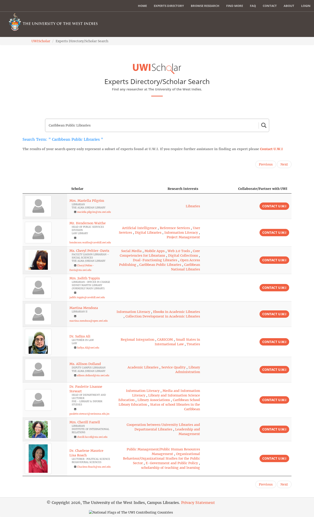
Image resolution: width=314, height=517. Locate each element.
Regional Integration (137, 339)
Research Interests (183, 189)
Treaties (193, 344)
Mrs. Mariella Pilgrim (86, 201)
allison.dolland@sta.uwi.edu (93, 375)
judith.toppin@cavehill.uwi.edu (87, 297)
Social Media (131, 251)
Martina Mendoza (83, 308)
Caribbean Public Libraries (160, 265)
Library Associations (153, 400)
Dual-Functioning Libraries (155, 260)
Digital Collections (183, 255)
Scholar (77, 189)
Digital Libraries (148, 232)
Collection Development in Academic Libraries (163, 316)
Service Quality (173, 367)
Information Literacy (181, 232)
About (289, 6)
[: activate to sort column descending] (45, 189)
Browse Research (205, 6)
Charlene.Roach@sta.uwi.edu (94, 466)
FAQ (253, 6)
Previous (266, 164)
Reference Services (175, 228)
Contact (270, 6)
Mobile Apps (155, 251)
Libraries (193, 206)
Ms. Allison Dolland (85, 364)
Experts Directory (169, 6)
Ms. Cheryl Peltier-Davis (89, 251)
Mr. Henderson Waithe (87, 223)
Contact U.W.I (271, 149)
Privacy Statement (198, 502)
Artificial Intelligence (139, 228)
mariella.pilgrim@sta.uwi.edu (94, 212)
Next (284, 164)
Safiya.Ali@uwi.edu (88, 347)
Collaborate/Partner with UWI (262, 189)
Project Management (183, 237)
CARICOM (165, 339)
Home (142, 6)
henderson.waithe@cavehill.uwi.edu (90, 242)
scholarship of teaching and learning (170, 468)
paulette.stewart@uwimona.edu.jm (89, 413)
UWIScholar (40, 41)
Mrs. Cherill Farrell (84, 422)
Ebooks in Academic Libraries (176, 312)
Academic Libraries (143, 367)
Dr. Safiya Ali (79, 336)
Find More (234, 6)
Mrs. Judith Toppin (84, 278)
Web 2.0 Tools (179, 251)
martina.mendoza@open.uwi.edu (88, 320)
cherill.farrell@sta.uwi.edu (92, 437)
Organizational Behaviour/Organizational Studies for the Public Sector (161, 458)
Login (306, 6)
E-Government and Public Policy (172, 463)
